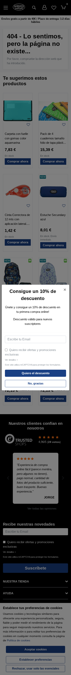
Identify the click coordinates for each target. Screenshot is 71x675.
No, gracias (35, 383)
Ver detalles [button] (11, 360)
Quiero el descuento (36, 373)
